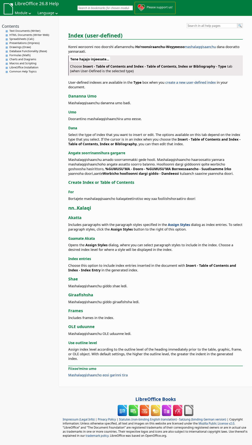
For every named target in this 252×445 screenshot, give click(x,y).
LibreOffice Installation (23, 67)
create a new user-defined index (190, 82)
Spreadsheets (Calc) (21, 39)
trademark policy (97, 436)
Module (21, 13)
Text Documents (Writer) (24, 31)
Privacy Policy (107, 419)
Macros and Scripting (22, 63)
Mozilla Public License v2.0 (216, 423)
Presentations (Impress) (24, 43)
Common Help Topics (23, 71)
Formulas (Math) (20, 55)
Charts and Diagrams (22, 59)
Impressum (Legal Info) (79, 419)
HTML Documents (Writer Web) (29, 35)
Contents (10, 26)
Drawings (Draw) (20, 47)
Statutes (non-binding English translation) (148, 419)
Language (45, 13)
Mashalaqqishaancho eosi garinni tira (98, 375)
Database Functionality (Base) (28, 51)
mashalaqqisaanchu (200, 46)
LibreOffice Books (155, 399)
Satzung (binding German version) (202, 419)
